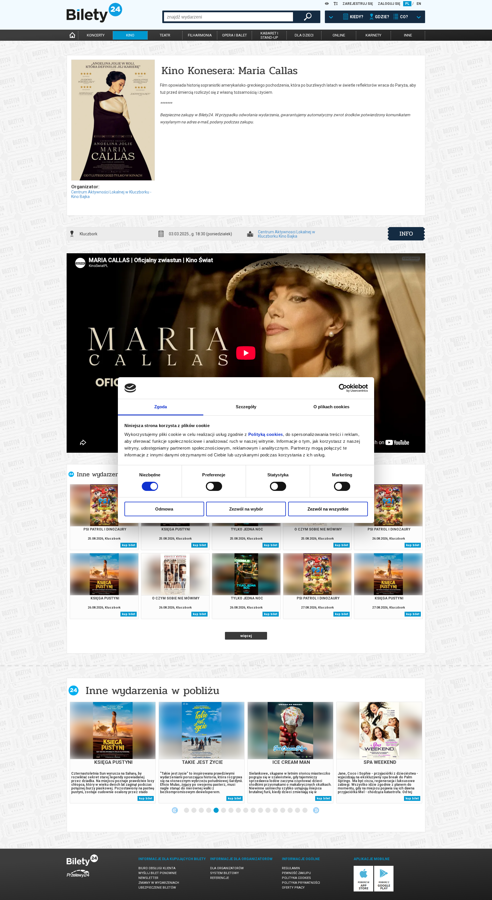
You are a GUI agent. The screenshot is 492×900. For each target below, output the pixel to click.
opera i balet (234, 35)
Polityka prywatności (301, 883)
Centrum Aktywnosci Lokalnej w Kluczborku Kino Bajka (286, 234)
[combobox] (228, 17)
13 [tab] (275, 810)
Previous (175, 810)
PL (407, 4)
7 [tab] (231, 810)
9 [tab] (246, 810)
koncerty (95, 35)
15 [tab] (290, 810)
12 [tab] (268, 810)
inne (408, 35)
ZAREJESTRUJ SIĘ (358, 4)
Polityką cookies (265, 434)
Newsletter (148, 878)
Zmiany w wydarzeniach (158, 883)
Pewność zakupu (296, 873)
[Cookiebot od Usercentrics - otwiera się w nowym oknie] (343, 388)
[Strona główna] (94, 21)
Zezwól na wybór (246, 509)
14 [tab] (283, 810)
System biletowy (224, 873)
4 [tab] (209, 810)
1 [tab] (187, 810)
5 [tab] (216, 810)
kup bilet (128, 545)
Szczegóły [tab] (246, 406)
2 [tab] (194, 810)
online (339, 35)
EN (419, 4)
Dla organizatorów (227, 868)
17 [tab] (305, 810)
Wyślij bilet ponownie (157, 873)
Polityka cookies (296, 878)
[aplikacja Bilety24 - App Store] (363, 890)
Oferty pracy (293, 887)
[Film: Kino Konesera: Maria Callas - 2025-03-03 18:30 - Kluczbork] (112, 120)
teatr (165, 35)
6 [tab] (224, 810)
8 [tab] (238, 810)
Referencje (219, 878)
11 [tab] (261, 810)
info (406, 233)
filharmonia (200, 35)
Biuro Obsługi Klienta (156, 868)
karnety (373, 35)
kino (130, 35)
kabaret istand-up (269, 35)
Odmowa (164, 509)
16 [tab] (298, 810)
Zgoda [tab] (160, 406)
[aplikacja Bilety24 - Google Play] (384, 890)
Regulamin (291, 868)
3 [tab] (201, 810)
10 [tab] (253, 810)
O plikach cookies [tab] (331, 406)
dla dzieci (304, 35)
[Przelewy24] (78, 878)
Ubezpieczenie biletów (157, 887)
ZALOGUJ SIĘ (389, 4)
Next (316, 810)
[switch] (214, 486)
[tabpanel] (113, 752)
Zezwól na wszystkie (328, 509)
